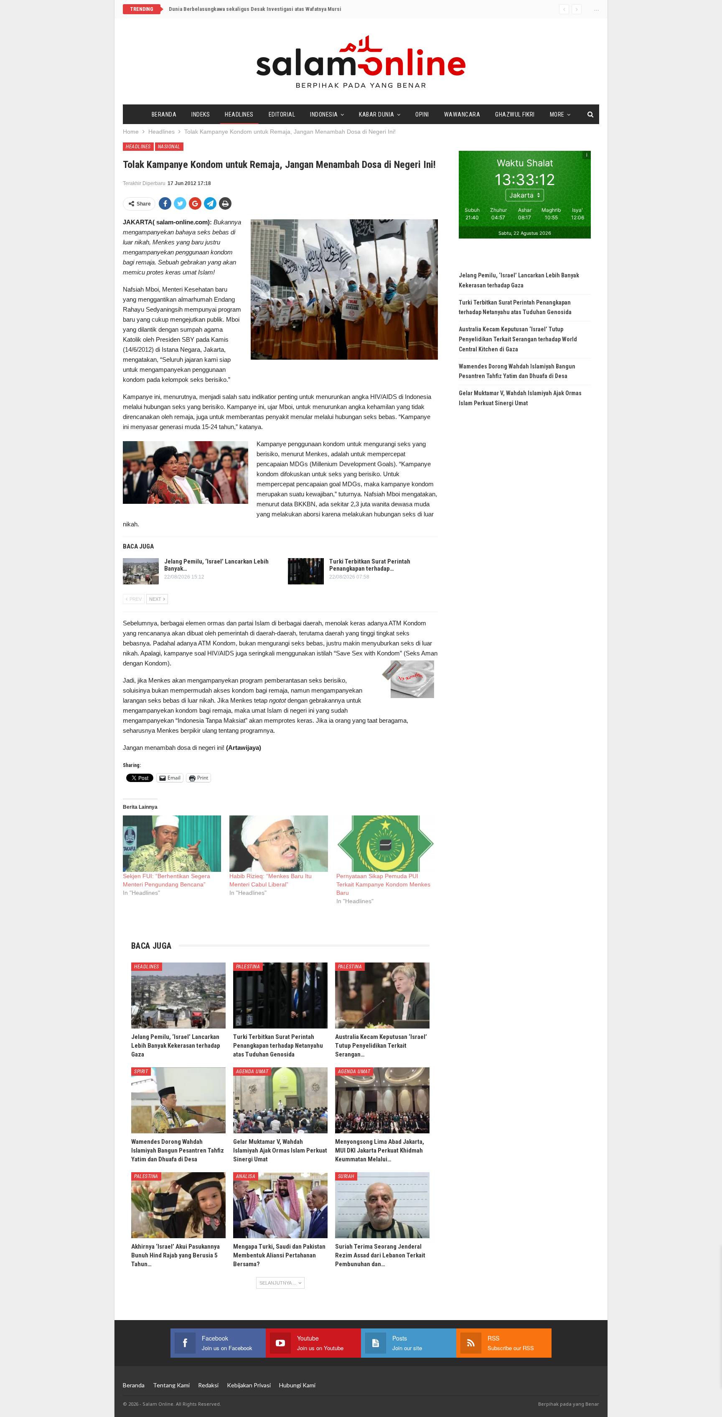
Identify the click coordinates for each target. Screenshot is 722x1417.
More (557, 114)
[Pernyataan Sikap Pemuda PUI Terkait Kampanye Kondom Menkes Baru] (385, 843)
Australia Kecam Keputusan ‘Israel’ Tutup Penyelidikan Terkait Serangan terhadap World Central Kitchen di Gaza (518, 339)
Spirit (141, 1071)
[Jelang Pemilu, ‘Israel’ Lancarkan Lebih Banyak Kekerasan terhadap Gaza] (141, 571)
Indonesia (324, 114)
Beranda (164, 114)
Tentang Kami (171, 1385)
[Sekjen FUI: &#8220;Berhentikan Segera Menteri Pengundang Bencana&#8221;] (172, 843)
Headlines (239, 114)
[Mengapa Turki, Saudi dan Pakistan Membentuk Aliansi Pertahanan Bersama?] (280, 1205)
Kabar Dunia (376, 114)
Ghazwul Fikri (515, 114)
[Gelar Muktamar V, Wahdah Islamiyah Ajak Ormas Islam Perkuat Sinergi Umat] (280, 1100)
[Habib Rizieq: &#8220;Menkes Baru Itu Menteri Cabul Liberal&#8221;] (278, 843)
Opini (422, 114)
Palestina (248, 967)
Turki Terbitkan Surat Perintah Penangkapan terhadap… (369, 565)
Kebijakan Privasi (249, 1385)
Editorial (282, 114)
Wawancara (462, 114)
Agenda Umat (252, 1071)
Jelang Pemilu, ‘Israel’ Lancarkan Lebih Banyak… (216, 565)
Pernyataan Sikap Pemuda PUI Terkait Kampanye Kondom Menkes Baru (383, 884)
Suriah (346, 1176)
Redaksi (208, 1385)
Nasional (169, 147)
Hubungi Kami (297, 1385)
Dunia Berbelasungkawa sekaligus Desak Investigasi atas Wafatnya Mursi (255, 9)
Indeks (200, 114)
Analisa (246, 1176)
